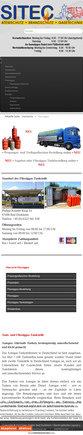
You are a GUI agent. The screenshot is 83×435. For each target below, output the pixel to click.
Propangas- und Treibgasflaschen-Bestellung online (38, 152)
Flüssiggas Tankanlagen (20, 302)
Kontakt (8, 94)
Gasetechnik (10, 77)
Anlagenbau (13, 309)
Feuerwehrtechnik (13, 73)
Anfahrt (13, 101)
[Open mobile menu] (1, 59)
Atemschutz (10, 70)
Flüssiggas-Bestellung (19, 289)
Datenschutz (15, 108)
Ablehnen (25, 428)
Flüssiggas (10, 80)
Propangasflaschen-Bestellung (23, 276)
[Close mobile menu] (1, 63)
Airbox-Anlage (11, 87)
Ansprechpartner (17, 98)
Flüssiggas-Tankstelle (19, 84)
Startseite (9, 66)
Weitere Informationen (41, 433)
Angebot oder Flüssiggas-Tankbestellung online (45, 160)
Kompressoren (11, 91)
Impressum (14, 105)
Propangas (13, 282)
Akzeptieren (8, 428)
